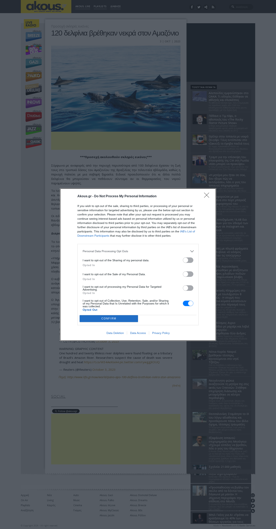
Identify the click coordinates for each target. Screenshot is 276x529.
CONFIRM (108, 318)
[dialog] (138, 265)
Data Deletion (115, 333)
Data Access (138, 333)
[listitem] (138, 251)
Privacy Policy (161, 333)
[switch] (188, 260)
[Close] (208, 196)
